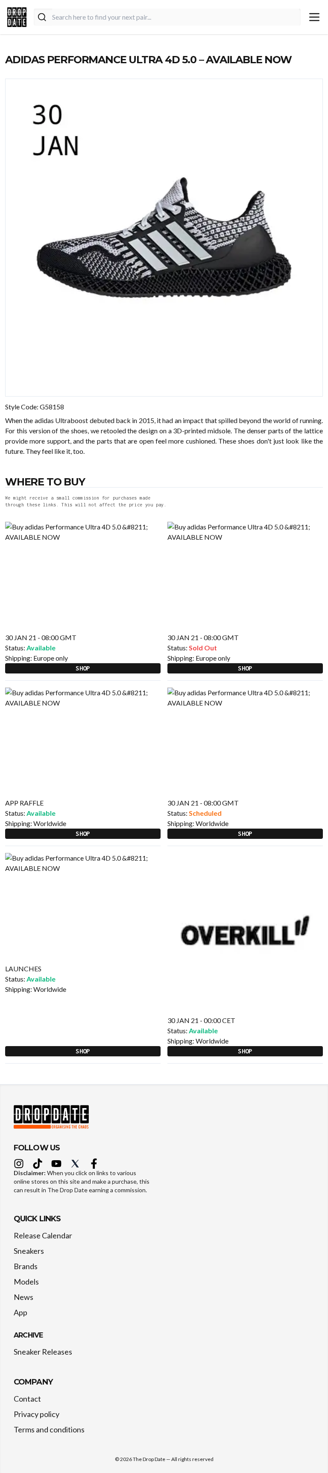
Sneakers (29, 1250)
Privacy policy (36, 1414)
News (23, 1297)
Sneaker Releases (43, 1351)
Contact (27, 1398)
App (20, 1312)
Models (26, 1281)
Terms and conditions (49, 1429)
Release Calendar (43, 1235)
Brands (26, 1266)
